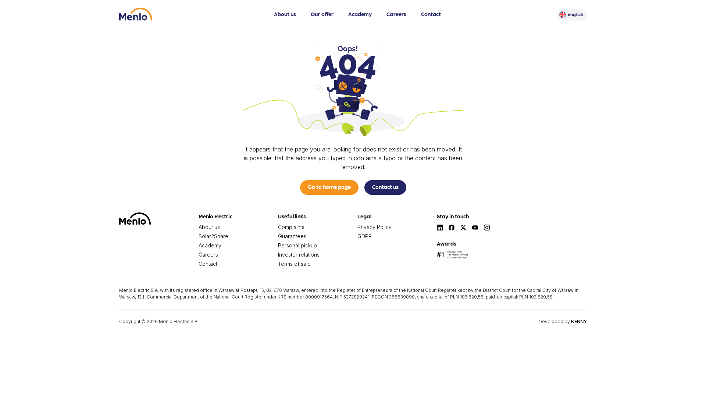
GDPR (364, 236)
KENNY (579, 321)
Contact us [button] (385, 186)
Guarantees (292, 236)
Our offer (322, 14)
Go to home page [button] (329, 186)
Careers (396, 14)
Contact (431, 14)
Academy (360, 14)
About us (285, 14)
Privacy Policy (374, 227)
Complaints (291, 227)
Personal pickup (297, 245)
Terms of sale (294, 264)
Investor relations (299, 254)
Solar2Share (213, 236)
